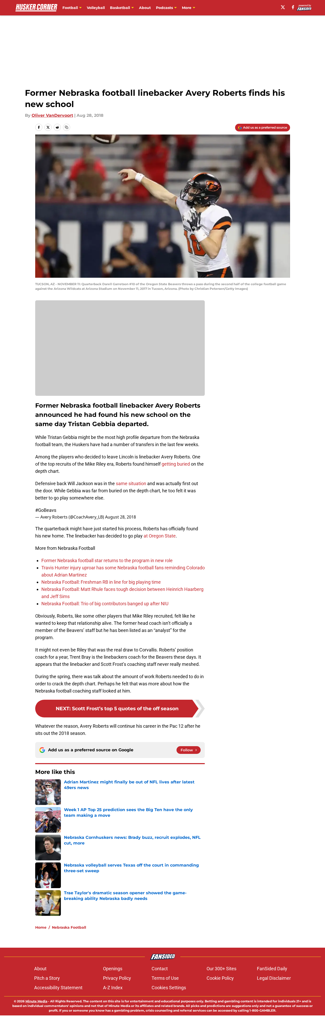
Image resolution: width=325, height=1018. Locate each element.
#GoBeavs (45, 510)
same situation (131, 483)
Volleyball (96, 7)
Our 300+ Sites (221, 968)
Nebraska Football (69, 927)
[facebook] (293, 7)
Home (41, 927)
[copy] (66, 127)
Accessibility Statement (58, 987)
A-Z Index (113, 987)
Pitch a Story (47, 978)
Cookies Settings (169, 987)
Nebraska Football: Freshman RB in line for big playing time (101, 582)
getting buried (176, 464)
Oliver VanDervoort (52, 115)
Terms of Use (165, 978)
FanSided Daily (272, 968)
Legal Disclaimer (274, 978)
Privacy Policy (117, 978)
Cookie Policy (220, 978)
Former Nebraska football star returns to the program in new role (107, 560)
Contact (160, 968)
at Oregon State (160, 536)
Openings (112, 968)
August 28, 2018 (120, 517)
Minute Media (36, 1001)
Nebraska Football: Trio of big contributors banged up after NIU (105, 603)
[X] (283, 7)
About (145, 7)
